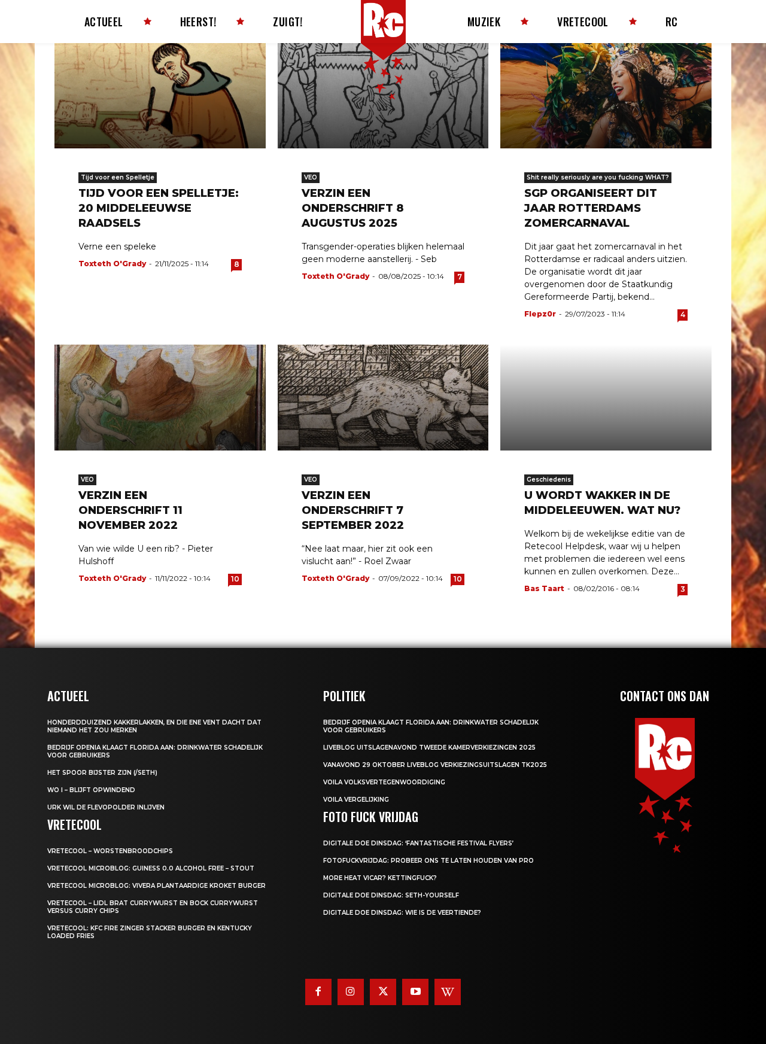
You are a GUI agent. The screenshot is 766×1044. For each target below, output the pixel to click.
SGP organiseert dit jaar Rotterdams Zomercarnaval (590, 208)
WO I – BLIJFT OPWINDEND (91, 790)
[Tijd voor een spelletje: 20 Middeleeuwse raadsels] (160, 95)
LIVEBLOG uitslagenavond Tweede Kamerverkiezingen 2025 (429, 747)
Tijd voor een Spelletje (117, 177)
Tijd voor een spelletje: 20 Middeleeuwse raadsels (158, 208)
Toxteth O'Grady (112, 263)
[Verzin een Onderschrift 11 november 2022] (160, 397)
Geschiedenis (549, 479)
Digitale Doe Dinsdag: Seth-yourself (391, 895)
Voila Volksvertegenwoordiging (384, 782)
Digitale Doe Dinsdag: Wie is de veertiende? (402, 913)
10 (235, 578)
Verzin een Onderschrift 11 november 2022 (130, 510)
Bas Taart (544, 588)
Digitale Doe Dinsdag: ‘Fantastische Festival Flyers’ (418, 843)
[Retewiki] (447, 992)
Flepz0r (540, 313)
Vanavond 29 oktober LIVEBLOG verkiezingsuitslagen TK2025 (435, 765)
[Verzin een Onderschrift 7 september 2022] (383, 397)
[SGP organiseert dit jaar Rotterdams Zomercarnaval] (606, 95)
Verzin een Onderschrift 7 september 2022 (353, 510)
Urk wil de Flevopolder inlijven (106, 807)
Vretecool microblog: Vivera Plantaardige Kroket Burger (156, 886)
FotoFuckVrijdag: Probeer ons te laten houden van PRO (428, 861)
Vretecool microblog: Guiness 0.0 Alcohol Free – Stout (150, 868)
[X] (383, 992)
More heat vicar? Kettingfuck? (380, 878)
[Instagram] (351, 992)
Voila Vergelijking (356, 799)
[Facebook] (318, 992)
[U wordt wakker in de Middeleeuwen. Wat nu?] (606, 397)
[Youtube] (415, 992)
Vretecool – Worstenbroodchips (110, 851)
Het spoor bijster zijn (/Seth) (102, 773)
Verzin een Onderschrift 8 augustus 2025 (353, 208)
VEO (310, 177)
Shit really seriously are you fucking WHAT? (598, 177)
